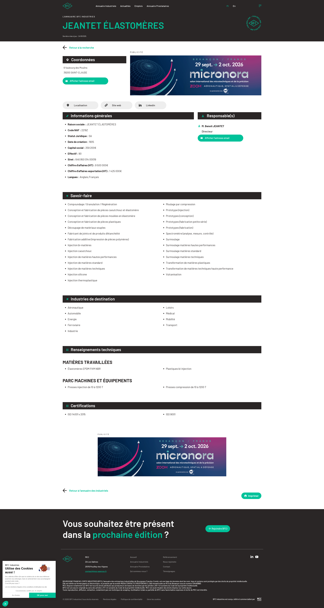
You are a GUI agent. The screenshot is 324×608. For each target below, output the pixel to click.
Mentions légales (109, 599)
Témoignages (169, 571)
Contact (166, 566)
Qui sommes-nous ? (138, 571)
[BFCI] (67, 5)
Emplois (139, 6)
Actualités (125, 6)
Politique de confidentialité (131, 599)
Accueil (133, 557)
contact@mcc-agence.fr (96, 571)
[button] (5, 604)
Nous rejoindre (169, 562)
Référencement (170, 557)
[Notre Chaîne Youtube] (256, 557)
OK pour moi (42, 595)
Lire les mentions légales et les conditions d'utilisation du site (26, 587)
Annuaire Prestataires (158, 6)
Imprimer (253, 495)
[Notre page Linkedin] (251, 556)
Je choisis (16, 595)
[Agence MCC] (259, 599)
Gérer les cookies (154, 599)
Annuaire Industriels (106, 6)
